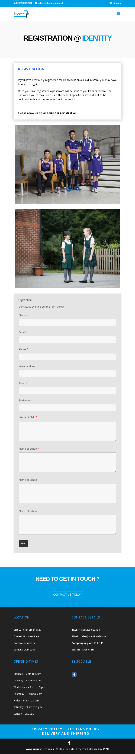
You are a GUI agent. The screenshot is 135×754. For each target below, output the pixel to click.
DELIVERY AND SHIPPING (65, 733)
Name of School (29, 448)
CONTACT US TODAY (67, 594)
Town (23, 383)
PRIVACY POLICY (46, 729)
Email (23, 332)
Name (23, 315)
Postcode (25, 400)
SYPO (106, 748)
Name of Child (28, 417)
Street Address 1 (29, 366)
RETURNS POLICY (83, 729)
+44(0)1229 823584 (89, 629)
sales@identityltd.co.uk (93, 636)
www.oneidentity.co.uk (40, 748)
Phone (23, 349)
